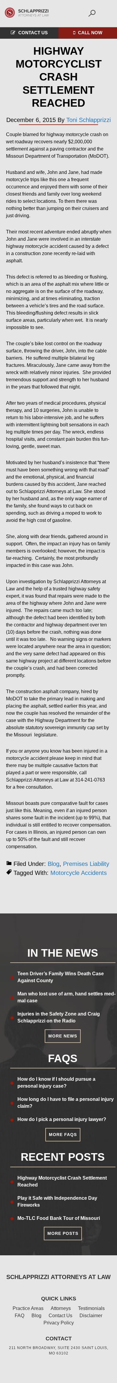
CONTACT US (33, 32)
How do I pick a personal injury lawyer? (61, 1119)
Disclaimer (91, 1315)
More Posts (62, 1233)
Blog (53, 864)
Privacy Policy (59, 1322)
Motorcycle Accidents (78, 873)
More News (62, 1036)
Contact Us (60, 1315)
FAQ (19, 1315)
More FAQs (63, 1134)
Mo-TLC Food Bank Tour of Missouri (58, 1218)
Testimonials (91, 1308)
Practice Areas (28, 1308)
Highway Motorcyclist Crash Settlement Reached (59, 77)
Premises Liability (86, 864)
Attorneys (61, 1308)
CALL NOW (90, 32)
